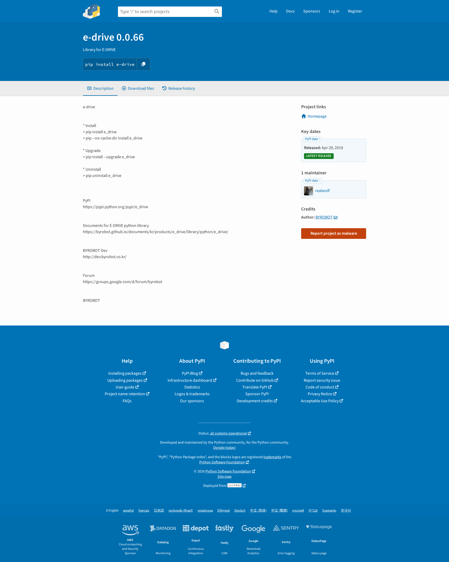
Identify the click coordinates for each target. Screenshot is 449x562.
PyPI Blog (190, 373)
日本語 (159, 510)
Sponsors (311, 11)
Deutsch (240, 510)
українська (205, 510)
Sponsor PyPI (257, 394)
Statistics (192, 387)
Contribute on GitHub (255, 380)
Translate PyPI (254, 387)
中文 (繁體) (279, 510)
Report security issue (322, 380)
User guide (125, 387)
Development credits (255, 401)
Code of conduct (320, 387)
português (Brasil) (181, 510)
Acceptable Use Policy (320, 401)
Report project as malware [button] (334, 233)
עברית (313, 510)
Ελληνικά (223, 510)
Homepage (317, 116)
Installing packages (125, 373)
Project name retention (125, 394)
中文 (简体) (258, 510)
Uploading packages (125, 380)
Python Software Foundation (222, 462)
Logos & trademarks (192, 394)
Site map (224, 476)
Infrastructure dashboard (190, 380)
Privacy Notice (320, 394)
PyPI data (311, 139)
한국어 (346, 510)
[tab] (100, 88)
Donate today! (224, 447)
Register (355, 11)
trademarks (272, 457)
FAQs (127, 401)
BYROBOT (324, 217)
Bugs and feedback (257, 373)
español (128, 510)
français (143, 510)
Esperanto (329, 510)
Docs (290, 11)
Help (273, 11)
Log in (334, 11)
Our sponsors (192, 401)
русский (298, 510)
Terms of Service (319, 373)
